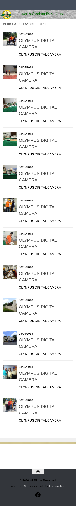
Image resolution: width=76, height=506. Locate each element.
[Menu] (71, 5)
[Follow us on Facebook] (38, 495)
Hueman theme (57, 486)
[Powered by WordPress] (25, 486)
